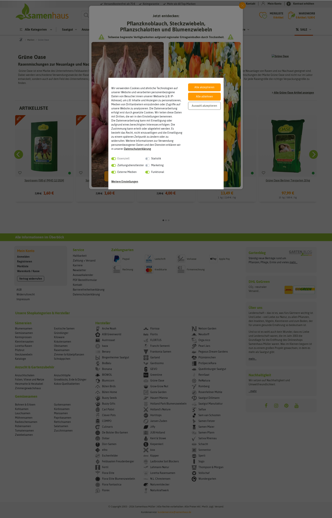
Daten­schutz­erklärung (137, 148)
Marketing (157, 165)
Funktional (157, 172)
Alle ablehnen (204, 96)
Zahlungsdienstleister (130, 165)
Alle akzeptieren (204, 87)
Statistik (156, 158)
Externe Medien (127, 172)
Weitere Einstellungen (124, 181)
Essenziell (123, 158)
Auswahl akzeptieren (204, 105)
